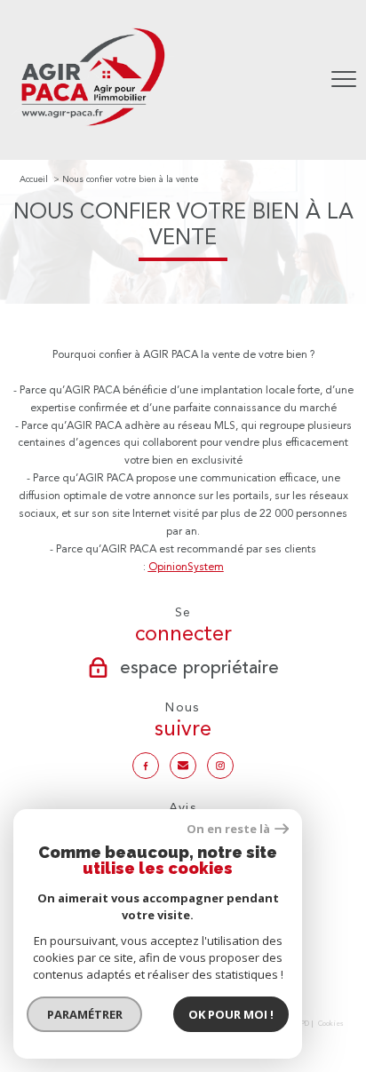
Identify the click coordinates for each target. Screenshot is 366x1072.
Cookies (330, 1024)
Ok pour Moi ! (231, 1014)
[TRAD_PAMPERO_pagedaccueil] (92, 129)
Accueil (34, 179)
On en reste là (228, 829)
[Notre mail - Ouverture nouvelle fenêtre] (183, 765)
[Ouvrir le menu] (344, 80)
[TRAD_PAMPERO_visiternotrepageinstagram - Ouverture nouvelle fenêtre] (220, 765)
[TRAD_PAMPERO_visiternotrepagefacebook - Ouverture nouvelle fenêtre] (145, 765)
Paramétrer (85, 1014)
